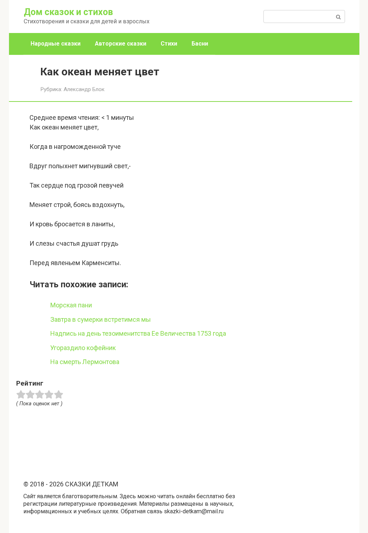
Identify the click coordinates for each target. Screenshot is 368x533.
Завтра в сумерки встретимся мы (100, 319)
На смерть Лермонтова (84, 361)
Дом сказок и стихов (68, 12)
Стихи (169, 43)
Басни (200, 43)
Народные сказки (55, 43)
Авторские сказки (120, 43)
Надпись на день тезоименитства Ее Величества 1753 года (138, 333)
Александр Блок (84, 89)
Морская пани (71, 305)
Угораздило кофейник (83, 348)
